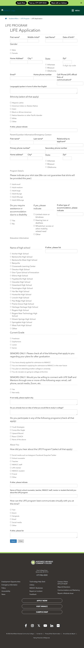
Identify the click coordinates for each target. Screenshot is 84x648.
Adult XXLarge (17, 197)
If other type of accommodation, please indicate (67, 207)
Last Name (50, 37)
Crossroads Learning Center (23, 266)
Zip (64, 58)
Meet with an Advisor (59, 3)
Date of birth (68, 37)
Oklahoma (51, 71)
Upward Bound (17, 433)
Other (14, 121)
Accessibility (6, 591)
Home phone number (42, 74)
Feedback (33, 594)
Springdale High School (22, 322)
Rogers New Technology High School (24, 314)
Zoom (14, 513)
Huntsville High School (21, 294)
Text (13, 510)
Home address (16, 154)
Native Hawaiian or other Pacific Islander (27, 115)
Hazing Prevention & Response (41, 637)
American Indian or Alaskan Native (25, 106)
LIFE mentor (16, 468)
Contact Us (39, 633)
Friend (14, 474)
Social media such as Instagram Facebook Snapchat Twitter (34, 455)
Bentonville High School (22, 257)
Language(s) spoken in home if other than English (28, 86)
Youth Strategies (18, 427)
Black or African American (21, 112)
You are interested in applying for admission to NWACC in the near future (39, 365)
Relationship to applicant (63, 140)
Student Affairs (13, 18)
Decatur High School (21, 269)
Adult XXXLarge (18, 200)
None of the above (19, 439)
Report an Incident (36, 591)
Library (32, 585)
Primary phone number (20, 148)
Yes (13, 220)
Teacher (15, 461)
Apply (13, 541)
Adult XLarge (17, 194)
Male (14, 50)
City (30, 58)
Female (15, 53)
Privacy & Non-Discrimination (52, 633)
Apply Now (21, 3)
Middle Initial (34, 37)
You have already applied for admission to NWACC (31, 362)
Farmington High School (22, 288)
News (3, 594)
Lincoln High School (20, 298)
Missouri (50, 68)
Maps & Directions (64, 587)
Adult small (16, 184)
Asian (14, 109)
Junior (14, 345)
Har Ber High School (20, 291)
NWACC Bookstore (36, 588)
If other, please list (53, 247)
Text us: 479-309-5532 (38, 3)
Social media (17, 522)
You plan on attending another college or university (31, 369)
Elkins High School (20, 276)
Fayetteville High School (22, 279)
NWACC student (18, 471)
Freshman (15, 338)
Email (13, 74)
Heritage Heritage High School (25, 307)
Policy (4, 588)
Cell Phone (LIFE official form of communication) (67, 77)
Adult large (16, 191)
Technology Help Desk (37, 582)
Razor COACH (17, 436)
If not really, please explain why (21, 398)
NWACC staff (17, 465)
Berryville (16, 263)
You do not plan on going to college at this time (30, 372)
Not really (15, 392)
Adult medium (17, 187)
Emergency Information (9, 585)
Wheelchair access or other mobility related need (45, 228)
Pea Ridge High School (22, 301)
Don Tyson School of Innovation (25, 272)
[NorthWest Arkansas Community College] (42, 562)
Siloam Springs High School (24, 319)
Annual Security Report (69, 633)
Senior (14, 348)
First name (15, 37)
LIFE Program (25, 18)
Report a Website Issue (65, 593)
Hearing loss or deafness (42, 221)
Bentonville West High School (24, 260)
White (14, 118)
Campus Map (42, 612)
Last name (38, 139)
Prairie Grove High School (23, 304)
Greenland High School (22, 285)
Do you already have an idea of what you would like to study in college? (36, 408)
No (13, 224)
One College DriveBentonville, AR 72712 (42, 571)
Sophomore (16, 342)
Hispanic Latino (17, 103)
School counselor (18, 458)
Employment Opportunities (11, 582)
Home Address (16, 58)
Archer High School (20, 254)
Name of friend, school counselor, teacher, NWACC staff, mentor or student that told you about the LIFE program (43, 491)
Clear (21, 541)
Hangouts (15, 516)
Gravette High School (21, 282)
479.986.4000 (42, 575)
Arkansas (51, 65)
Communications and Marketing (69, 590)
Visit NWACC (42, 606)
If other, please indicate (18, 127)
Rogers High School (20, 310)
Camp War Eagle (18, 430)
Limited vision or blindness (43, 215)
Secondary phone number (56, 148)
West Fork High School (22, 325)
